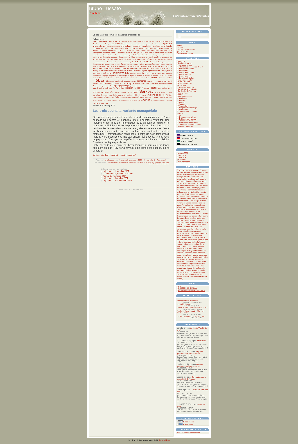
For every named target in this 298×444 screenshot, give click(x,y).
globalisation (155, 44)
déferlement (193, 222)
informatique (126, 46)
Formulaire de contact (185, 53)
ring (190, 264)
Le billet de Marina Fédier (187, 89)
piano (189, 198)
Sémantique (183, 110)
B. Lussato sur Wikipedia (187, 289)
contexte (110, 59)
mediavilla (193, 196)
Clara (202, 244)
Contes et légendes (186, 87)
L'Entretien (182, 85)
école (170, 62)
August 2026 (183, 153)
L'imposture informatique (127, 160)
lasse (185, 259)
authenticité (190, 177)
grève (206, 222)
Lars (204, 251)
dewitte (103, 62)
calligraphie (192, 248)
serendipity (196, 188)
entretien (186, 277)
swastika (188, 188)
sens (197, 177)
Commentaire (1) (149, 160)
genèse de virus (158, 66)
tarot (102, 97)
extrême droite (144, 64)
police (122, 88)
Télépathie (108, 97)
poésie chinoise (195, 218)
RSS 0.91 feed (188, 422)
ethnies (129, 64)
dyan (188, 266)
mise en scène (187, 201)
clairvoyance (97, 57)
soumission (113, 95)
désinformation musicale (186, 214)
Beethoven (183, 98)
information (116, 46)
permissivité (158, 86)
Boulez (188, 203)
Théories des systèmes (188, 111)
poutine (154, 88)
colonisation (167, 41)
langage (105, 75)
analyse (180, 261)
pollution (147, 88)
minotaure (180, 188)
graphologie (107, 68)
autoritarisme (159, 53)
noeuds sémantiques (124, 83)
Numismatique (184, 76)
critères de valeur (130, 59)
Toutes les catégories (185, 126)
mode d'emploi (182, 205)
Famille (162, 64)
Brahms (182, 100)
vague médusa (159, 97)
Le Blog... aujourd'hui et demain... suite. (191, 316)
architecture (122, 41)
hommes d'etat (148, 68)
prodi (170, 88)
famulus (186, 196)
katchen (189, 181)
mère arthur (130, 48)
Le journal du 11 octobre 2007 (116, 171)
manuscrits (183, 70)
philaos (179, 175)
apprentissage (199, 205)
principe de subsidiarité (101, 50)
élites (118, 64)
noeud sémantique (106, 84)
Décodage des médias (187, 117)
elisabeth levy (111, 64)
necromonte (199, 175)
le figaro (131, 75)
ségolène (164, 92)
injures (144, 70)
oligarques (192, 209)
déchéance (197, 181)
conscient (198, 185)
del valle (158, 59)
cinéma (200, 251)
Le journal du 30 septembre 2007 (117, 180)
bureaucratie (146, 41)
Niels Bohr (181, 224)
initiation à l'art (195, 192)
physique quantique (164, 48)
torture (195, 246)
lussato (110, 78)
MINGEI (181, 95)
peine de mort (135, 86)
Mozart (182, 102)
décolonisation (98, 44)
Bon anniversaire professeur (187, 301)
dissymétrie (141, 61)
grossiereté (116, 68)
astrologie (136, 53)
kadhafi (197, 242)
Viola (203, 218)
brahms (202, 253)
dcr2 (145, 59)
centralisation (157, 41)
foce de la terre (99, 66)
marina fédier (193, 190)
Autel (187, 194)
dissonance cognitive (127, 62)
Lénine (169, 75)
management (140, 78)
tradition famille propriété (130, 97)
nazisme (194, 198)
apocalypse (187, 255)
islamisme (118, 73)
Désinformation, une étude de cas (118, 173)
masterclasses (184, 93)
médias (169, 78)
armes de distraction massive (121, 53)
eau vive (191, 259)
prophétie (185, 192)
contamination (101, 59)
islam (109, 73)
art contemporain (198, 270)
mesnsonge (151, 81)
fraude (129, 66)
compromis (150, 57)
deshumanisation (100, 41)
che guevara (157, 55)
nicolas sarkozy (183, 227)
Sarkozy (146, 91)
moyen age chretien (186, 72)
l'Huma (153, 73)
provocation (98, 92)
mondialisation (151, 48)
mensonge (141, 81)
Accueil (179, 46)
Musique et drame (185, 97)
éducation (128, 44)
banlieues (168, 53)
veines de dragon (99, 101)
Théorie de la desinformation (190, 124)
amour (204, 181)
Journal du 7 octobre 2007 (114, 176)
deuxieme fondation (185, 80)
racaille (117, 92)
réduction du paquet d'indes (120, 50)
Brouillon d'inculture (186, 69)
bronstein (120, 55)
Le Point (162, 75)
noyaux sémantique (142, 84)
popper (188, 207)
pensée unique (147, 86)
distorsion (151, 62)
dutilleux (185, 264)
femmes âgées (144, 44)
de (185, 177)
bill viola (196, 253)
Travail (141, 97)
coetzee (114, 57)
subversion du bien (131, 95)
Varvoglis (168, 97)
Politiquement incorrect (187, 119)
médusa (98, 80)
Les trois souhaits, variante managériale (125, 111)
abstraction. (113, 41)
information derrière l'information (130, 70)
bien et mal (181, 185)
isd (104, 73)
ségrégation (136, 50)
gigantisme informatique (137, 162)
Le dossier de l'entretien (187, 91)
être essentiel (189, 242)
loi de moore (114, 48)
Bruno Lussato (105, 8)
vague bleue (149, 97)
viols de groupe (137, 101)
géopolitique (97, 68)
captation (180, 229)
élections (102, 64)
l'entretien (201, 268)
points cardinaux (105, 88)
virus (146, 100)
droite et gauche (161, 62)
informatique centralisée (142, 46)
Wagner (182, 104)
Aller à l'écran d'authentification (188, 433)
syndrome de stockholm (157, 95)
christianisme (167, 55)
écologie (96, 64)
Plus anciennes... (184, 162)
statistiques (195, 266)
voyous (153, 101)
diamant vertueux (113, 62)
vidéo (204, 224)
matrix (122, 48)
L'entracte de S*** (185, 84)
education (201, 190)
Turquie (186, 170)
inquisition (151, 70)
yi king (105, 103)
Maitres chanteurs (127, 78)
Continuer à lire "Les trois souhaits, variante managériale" (114, 155)
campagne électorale (131, 55)
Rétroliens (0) (161, 160)
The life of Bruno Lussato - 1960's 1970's (192, 307)
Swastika (142, 95)
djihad (200, 240)
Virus (180, 115)
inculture (109, 46)
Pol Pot (116, 88)
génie (200, 198)
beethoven (199, 259)
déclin (200, 224)
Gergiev (180, 259)
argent (202, 242)
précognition (162, 88)
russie (135, 92)
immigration (98, 70)
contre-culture (118, 59)
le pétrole (154, 75)
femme (200, 222)
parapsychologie (122, 86)
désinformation (117, 44)
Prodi (187, 218)
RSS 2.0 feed (188, 424)
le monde (138, 75)
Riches (205, 185)
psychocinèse (109, 92)
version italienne (112, 101)
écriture (180, 170)
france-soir (122, 66)
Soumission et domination (188, 123)
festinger (169, 64)
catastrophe (188, 253)
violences (127, 101)
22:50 (140, 160)
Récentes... (182, 160)
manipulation (151, 78)
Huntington (168, 68)
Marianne (162, 78)
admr (170, 50)
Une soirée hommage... (185, 304)
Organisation (183, 106)
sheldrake (191, 183)
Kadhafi (133, 73)
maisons (187, 172)
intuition (205, 172)
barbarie (203, 201)
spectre (185, 209)
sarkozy (180, 279)
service (143, 50)
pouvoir (179, 248)
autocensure (149, 53)
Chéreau (194, 224)
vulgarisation (160, 101)
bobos (197, 233)
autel (142, 52)
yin (184, 248)
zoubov (196, 244)
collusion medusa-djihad (126, 57)
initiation (194, 240)
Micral (170, 81)
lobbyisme (96, 48)
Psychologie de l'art (186, 78)
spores (120, 95)
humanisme (159, 68)
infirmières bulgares (111, 70)
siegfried (180, 253)
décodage (150, 59)
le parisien (146, 75)
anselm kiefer (194, 170)
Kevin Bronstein (184, 82)
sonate (187, 224)
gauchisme (147, 66)
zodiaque (180, 177)
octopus (191, 175)
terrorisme (200, 209)
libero (105, 78)
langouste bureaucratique (118, 75)
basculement (97, 55)
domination (181, 218)
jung (187, 222)
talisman (197, 231)
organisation (104, 86)
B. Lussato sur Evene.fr (187, 287)
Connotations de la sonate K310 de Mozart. (191, 378)
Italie (127, 73)
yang (183, 244)
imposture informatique (193, 235)
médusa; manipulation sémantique (117, 81)
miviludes (96, 84)
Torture (118, 97)
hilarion (179, 255)
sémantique (184, 211)
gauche (140, 66)
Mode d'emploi (182, 51)
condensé (157, 57)
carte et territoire (146, 55)
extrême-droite (154, 64)
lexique (95, 78)
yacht (101, 103)
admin (186, 268)
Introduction (201, 341)
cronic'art (140, 59)
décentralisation (196, 172)
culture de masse (195, 227)
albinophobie (97, 53)
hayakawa (189, 244)
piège (206, 257)
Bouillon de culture (185, 63)
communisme (140, 57)
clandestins (106, 57)
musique (184, 190)
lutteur (117, 78)
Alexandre (190, 231)
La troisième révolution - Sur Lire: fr (191, 291)
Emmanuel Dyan (164, 440)
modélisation (140, 48)
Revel (130, 92)
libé (100, 78)
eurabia (135, 64)
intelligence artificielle (162, 46)
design (107, 44)
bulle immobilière (134, 41)
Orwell (112, 86)
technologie (163, 50)
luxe (185, 179)
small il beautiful (152, 50)
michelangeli (189, 233)
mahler (192, 257)
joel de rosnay (182, 183)
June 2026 (182, 157)
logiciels (104, 48)
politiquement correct (134, 88)
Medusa (193, 277)
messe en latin (161, 81)
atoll (189, 240)
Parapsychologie (186, 121)
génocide (168, 66)
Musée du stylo (185, 74)
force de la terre (112, 66)
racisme (123, 92)
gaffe (134, 66)
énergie (123, 64)
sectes (157, 92)
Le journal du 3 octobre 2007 (115, 178)
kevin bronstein (143, 73)
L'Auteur (180, 47)
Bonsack (113, 55)
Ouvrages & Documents (186, 49)
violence (121, 101)
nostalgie (180, 220)
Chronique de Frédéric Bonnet (191, 67)
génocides (201, 203)
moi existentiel (182, 240)
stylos (180, 113)
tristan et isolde (194, 211)
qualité (205, 216)
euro (135, 44)
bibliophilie (182, 61)
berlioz (179, 192)
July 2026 (182, 155)
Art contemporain (185, 65)
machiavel (195, 207)
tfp (113, 97)
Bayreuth (106, 55)
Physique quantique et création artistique (190, 353)
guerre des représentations (131, 68)
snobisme (201, 196)
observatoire (154, 84)
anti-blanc (106, 53)
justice (179, 209)
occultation (163, 84)
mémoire (134, 81)
